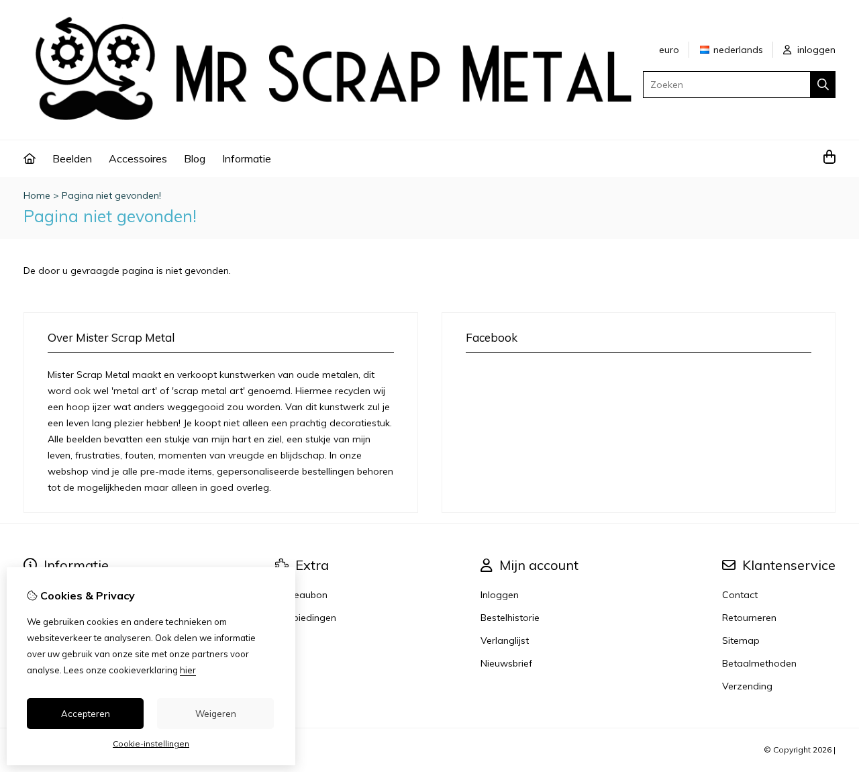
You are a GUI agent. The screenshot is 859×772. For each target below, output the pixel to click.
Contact (740, 595)
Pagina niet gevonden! (111, 195)
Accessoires (138, 158)
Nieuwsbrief (506, 663)
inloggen (815, 50)
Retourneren (749, 618)
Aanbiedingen (305, 618)
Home (36, 195)
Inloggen (500, 595)
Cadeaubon (301, 595)
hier (188, 670)
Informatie (246, 158)
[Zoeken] (823, 84)
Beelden (72, 158)
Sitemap (741, 640)
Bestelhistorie (510, 618)
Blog (194, 158)
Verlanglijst (505, 640)
